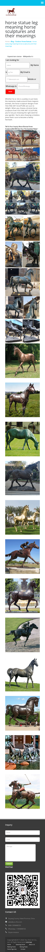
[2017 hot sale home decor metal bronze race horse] (22, 517)
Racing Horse (23, 947)
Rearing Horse (11, 947)
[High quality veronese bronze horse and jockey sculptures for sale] (22, 791)
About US (32, 944)
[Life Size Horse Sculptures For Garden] (11, 17)
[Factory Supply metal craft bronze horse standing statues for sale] (22, 674)
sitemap (29, 942)
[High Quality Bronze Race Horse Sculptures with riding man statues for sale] (22, 556)
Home (9, 944)
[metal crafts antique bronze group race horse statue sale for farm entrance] (22, 752)
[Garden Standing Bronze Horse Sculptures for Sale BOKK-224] (22, 360)
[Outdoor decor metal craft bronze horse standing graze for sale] (22, 439)
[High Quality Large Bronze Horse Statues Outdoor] (22, 478)
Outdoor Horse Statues (23, 42)
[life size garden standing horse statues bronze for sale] (22, 400)
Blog (12, 42)
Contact (23, 949)
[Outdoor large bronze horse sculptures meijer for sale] (22, 713)
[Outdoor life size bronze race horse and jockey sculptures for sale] (22, 635)
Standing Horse (20, 944)
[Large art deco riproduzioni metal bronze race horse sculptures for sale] (22, 595)
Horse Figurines (11, 949)
